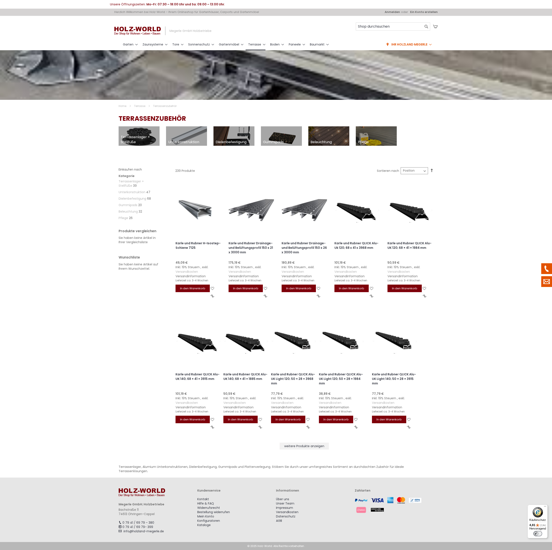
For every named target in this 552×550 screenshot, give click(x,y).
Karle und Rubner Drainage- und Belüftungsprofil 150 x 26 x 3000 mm (304, 247)
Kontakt (203, 499)
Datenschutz (285, 516)
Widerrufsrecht (208, 508)
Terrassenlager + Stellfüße (131, 183)
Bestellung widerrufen (213, 512)
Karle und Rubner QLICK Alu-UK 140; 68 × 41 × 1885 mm (245, 376)
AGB (279, 521)
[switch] (537, 533)
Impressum (284, 508)
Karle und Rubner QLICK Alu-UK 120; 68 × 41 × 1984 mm (409, 245)
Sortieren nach (388, 171)
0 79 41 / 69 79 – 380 (138, 522)
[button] (212, 288)
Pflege (123, 218)
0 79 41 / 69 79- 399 (137, 527)
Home (123, 106)
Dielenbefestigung (132, 198)
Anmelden (392, 12)
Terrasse (140, 106)
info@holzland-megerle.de (144, 531)
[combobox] (393, 26)
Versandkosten (187, 272)
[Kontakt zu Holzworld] (546, 281)
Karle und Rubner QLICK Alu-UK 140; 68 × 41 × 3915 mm (198, 376)
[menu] (276, 44)
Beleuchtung (128, 211)
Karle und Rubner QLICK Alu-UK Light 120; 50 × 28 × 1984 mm (341, 378)
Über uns (282, 499)
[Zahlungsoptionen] (394, 505)
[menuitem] (129, 44)
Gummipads (128, 205)
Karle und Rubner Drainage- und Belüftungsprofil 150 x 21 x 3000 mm (251, 247)
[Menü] (545, 507)
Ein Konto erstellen (424, 12)
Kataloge (204, 525)
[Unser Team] (546, 268)
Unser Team (285, 503)
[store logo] (137, 30)
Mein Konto (205, 516)
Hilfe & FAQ (205, 503)
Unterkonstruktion (132, 192)
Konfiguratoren (208, 521)
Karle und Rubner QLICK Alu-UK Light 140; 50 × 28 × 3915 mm (394, 378)
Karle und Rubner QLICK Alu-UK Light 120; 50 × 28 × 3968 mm (293, 378)
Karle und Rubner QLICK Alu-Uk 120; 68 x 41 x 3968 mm (356, 245)
